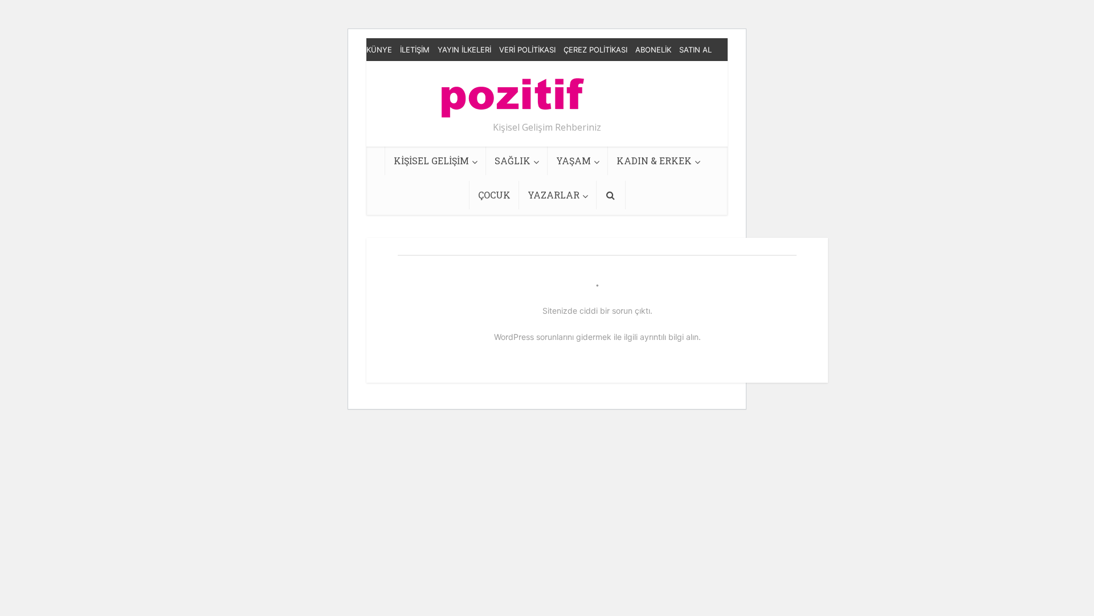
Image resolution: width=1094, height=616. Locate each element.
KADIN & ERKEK (654, 161)
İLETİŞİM (415, 49)
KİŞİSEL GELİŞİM (431, 161)
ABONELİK (653, 49)
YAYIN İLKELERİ (464, 49)
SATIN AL (695, 49)
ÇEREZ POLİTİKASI (595, 49)
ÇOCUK (494, 195)
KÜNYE (379, 49)
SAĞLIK (512, 161)
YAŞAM (573, 161)
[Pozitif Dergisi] (513, 93)
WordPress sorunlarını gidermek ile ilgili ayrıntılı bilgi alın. (597, 337)
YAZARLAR (553, 195)
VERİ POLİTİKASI (527, 49)
